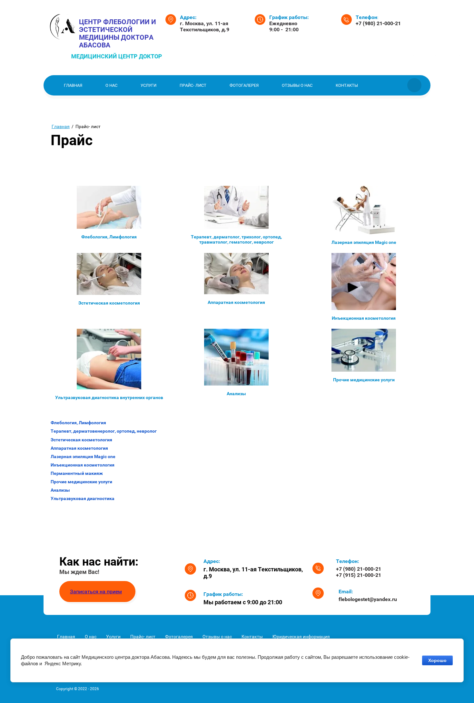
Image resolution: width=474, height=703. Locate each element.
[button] (97, 591)
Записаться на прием (96, 591)
